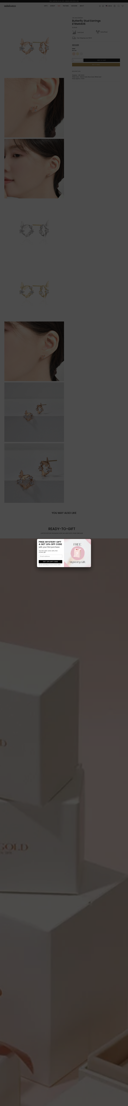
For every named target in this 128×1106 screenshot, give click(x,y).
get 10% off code (50, 561)
